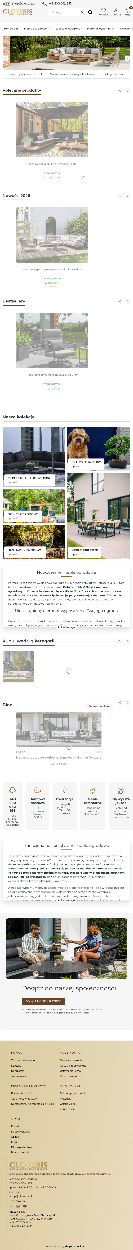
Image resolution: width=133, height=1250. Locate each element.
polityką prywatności (78, 1012)
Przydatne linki (20, 1152)
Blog (14, 1142)
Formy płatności (21, 1093)
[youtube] (25, 1207)
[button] (90, 12)
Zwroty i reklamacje (23, 1060)
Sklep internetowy (65, 1246)
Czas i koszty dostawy (24, 1098)
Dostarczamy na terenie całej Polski (32, 1103)
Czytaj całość (59, 763)
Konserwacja (67, 1109)
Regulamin (59, 1009)
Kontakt (16, 1065)
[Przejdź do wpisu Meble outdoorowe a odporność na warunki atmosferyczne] (58, 729)
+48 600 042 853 (60, 3)
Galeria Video (68, 1103)
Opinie (15, 1136)
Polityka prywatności (72, 1093)
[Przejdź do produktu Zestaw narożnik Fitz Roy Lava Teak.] (52, 129)
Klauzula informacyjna (73, 1065)
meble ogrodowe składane (75, 887)
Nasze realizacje (20, 1131)
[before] (5, 58)
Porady (21, 752)
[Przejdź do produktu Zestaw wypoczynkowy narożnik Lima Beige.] (52, 235)
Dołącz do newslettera (43, 1001)
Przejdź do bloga (99, 706)
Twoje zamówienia (71, 1060)
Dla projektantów (21, 1147)
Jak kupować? (19, 1076)
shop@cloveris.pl (24, 3)
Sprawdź (13, 482)
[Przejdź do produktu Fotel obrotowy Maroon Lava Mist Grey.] (52, 340)
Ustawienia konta (70, 1070)
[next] (127, 58)
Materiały (65, 1098)
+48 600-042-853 (20, 1182)
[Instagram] (18, 1207)
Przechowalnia (69, 1076)
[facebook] (11, 1207)
